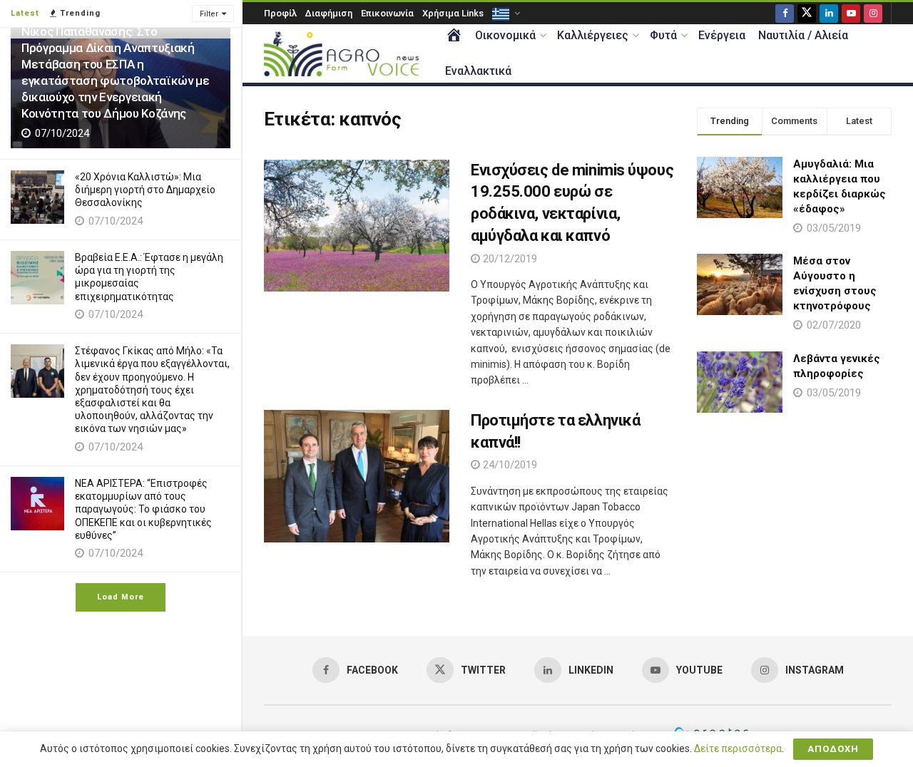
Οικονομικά (505, 35)
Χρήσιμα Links (453, 13)
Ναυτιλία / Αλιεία (803, 35)
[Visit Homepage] (341, 54)
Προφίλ (280, 13)
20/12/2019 (508, 258)
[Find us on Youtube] (851, 13)
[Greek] (505, 13)
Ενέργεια (721, 35)
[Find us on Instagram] (873, 13)
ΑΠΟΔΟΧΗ (833, 748)
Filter (209, 14)
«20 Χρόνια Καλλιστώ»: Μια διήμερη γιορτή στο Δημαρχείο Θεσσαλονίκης (145, 189)
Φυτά (663, 35)
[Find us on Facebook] (784, 13)
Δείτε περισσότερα (738, 748)
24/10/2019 (508, 464)
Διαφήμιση (328, 13)
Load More (120, 597)
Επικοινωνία (387, 13)
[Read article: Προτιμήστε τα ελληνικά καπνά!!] (356, 476)
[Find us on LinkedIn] (829, 13)
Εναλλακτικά (478, 71)
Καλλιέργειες (592, 35)
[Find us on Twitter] (806, 13)
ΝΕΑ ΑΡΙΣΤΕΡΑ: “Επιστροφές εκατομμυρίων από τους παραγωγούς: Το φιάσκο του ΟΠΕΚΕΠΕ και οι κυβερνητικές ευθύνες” (143, 509)
